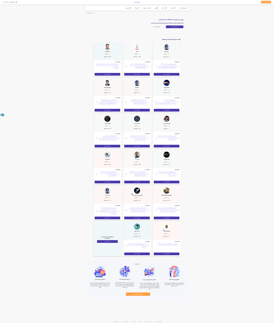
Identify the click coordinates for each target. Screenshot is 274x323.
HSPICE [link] (98, 64)
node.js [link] (108, 136)
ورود (10, 2)
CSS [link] (163, 172)
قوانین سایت (158, 321)
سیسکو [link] (144, 100)
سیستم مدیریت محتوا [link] (141, 136)
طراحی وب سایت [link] (161, 136)
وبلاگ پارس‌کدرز (125, 321)
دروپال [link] (135, 136)
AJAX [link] (115, 172)
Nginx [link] (162, 103)
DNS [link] (131, 208)
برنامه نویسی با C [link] (168, 100)
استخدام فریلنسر (174, 27)
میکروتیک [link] (101, 103)
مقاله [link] (140, 244)
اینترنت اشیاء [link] (106, 103)
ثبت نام (4, 2)
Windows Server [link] (137, 103)
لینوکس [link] (166, 103)
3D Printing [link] (166, 208)
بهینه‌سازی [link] (116, 67)
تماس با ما (133, 321)
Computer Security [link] (171, 67)
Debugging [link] (165, 67)
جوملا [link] (132, 136)
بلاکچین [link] (136, 139)
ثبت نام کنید (107, 241)
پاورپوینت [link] (136, 244)
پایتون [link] (158, 103)
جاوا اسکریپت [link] (113, 136)
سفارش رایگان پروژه (138, 294)
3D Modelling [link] (172, 208)
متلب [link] (102, 64)
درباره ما (140, 321)
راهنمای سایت (116, 321)
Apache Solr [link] (143, 64)
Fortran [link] (160, 67)
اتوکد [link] (174, 211)
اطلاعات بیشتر (166, 74)
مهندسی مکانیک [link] (169, 211)
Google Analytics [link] (142, 211)
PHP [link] (170, 172)
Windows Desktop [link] (105, 100)
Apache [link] (173, 64)
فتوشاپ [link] (160, 172)
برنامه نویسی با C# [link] (172, 103)
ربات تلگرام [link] (107, 139)
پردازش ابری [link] (164, 64)
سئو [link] (176, 244)
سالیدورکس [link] (163, 211)
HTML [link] (174, 172)
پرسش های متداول (149, 321)
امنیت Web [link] (143, 103)
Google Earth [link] (102, 211)
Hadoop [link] (137, 67)
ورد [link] (128, 244)
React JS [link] (173, 139)
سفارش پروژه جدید (265, 2)
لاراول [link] (140, 139)
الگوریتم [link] (116, 64)
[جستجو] (14, 2)
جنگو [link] (141, 67)
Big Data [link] (169, 64)
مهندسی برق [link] (111, 64)
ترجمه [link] (132, 244)
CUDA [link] (144, 67)
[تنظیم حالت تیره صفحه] (16, 2)
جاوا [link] (111, 172)
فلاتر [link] (169, 139)
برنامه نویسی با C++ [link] (112, 211)
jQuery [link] (102, 172)
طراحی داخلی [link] (160, 208)
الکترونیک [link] (106, 64)
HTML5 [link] (132, 211)
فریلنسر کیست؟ (156, 27)
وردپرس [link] (166, 136)
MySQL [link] (136, 100)
